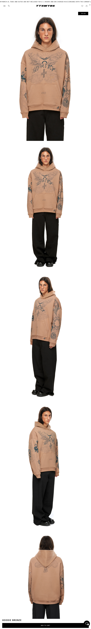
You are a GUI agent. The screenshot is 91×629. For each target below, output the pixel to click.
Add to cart (45, 625)
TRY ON (83, 13)
